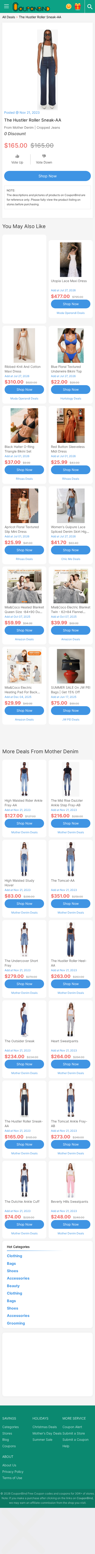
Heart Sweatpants (64, 1041)
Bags (11, 1263)
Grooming (16, 1323)
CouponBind (85, 1498)
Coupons (9, 1446)
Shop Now (48, 176)
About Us (9, 1465)
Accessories (18, 1278)
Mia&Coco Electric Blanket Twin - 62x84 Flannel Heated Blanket (70, 611)
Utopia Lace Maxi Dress (69, 281)
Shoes (12, 1270)
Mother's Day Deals (47, 1433)
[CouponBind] (35, 6)
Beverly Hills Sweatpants (69, 1201)
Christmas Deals (45, 1427)
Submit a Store (73, 1433)
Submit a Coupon (75, 1439)
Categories (10, 1427)
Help (65, 1446)
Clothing (14, 1255)
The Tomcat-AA (62, 880)
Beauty (13, 1285)
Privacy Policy (13, 1472)
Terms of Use (12, 1478)
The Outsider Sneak (20, 1041)
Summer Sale (42, 1439)
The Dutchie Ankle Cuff (22, 1201)
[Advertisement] (24, 278)
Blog (5, 1439)
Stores (7, 1433)
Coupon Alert (72, 1427)
